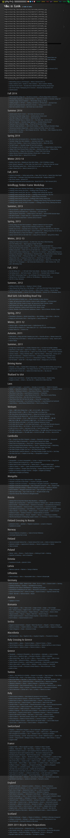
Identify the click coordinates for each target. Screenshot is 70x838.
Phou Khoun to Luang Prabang (48, 395)
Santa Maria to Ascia (14, 706)
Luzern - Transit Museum (28, 731)
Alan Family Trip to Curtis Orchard (34, 107)
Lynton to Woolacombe (44, 790)
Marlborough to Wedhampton (50, 794)
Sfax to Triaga (58, 675)
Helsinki (52, 544)
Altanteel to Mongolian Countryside (36, 487)
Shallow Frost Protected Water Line (47, 57)
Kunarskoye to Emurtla (50, 507)
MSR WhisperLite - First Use (38, 832)
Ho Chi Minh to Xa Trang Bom (45, 420)
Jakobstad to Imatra (14, 524)
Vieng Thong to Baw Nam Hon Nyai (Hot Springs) (21, 399)
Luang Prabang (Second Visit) (32, 395)
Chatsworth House (13, 800)
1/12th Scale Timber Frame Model (30, 271)
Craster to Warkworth (52, 810)
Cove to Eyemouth (13, 821)
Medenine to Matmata (51, 681)
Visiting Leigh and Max (27, 175)
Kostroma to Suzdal (14, 513)
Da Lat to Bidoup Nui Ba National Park (18, 416)
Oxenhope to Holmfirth (39, 800)
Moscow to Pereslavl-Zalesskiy (16, 515)
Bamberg (60, 583)
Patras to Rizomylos (45, 666)
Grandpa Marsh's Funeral (25, 325)
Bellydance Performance (29, 356)
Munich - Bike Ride (14, 593)
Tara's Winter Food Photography (48, 327)
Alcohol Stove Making (24, 832)
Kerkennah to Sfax (13, 677)
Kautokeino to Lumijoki (15, 526)
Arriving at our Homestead (15, 254)
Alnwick (38, 808)
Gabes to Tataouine (33, 683)
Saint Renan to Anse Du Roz (52, 777)
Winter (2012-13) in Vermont (39, 252)
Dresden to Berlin (51, 583)
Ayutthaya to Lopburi (48, 466)
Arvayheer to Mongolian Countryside (39, 481)
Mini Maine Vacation (14, 215)
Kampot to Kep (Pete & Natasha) (21, 439)
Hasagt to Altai (55, 485)
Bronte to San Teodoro (34, 698)
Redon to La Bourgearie (50, 765)
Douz (19, 681)
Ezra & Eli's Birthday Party (15, 244)
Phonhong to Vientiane (21, 391)
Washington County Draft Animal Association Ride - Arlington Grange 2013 (36, 177)
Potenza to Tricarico (40, 643)
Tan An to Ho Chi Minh (37, 426)
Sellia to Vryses (55, 658)
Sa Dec (21, 428)
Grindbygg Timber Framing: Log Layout (18, 198)
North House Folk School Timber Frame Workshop (48, 288)
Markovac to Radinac (14, 627)
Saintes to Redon (13, 767)
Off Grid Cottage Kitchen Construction (48, 97)
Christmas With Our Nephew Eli (17, 327)
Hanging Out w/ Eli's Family (49, 359)
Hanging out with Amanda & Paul (17, 318)
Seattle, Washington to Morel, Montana (38, 299)
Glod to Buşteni (37, 610)
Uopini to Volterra (13, 716)
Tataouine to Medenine (15, 683)
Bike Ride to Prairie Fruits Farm (16, 357)
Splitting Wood (12, 177)
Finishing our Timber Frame (28, 258)
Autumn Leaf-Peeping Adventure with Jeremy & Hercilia (23, 105)
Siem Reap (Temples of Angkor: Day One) (41, 451)
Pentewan (37, 786)
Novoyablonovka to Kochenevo (52, 505)
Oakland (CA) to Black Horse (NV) (34, 371)
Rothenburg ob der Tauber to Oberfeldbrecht (20, 587)
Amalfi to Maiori (38, 706)
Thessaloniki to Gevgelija (52, 636)
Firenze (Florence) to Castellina (46, 716)
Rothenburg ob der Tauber (39, 587)
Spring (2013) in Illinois (53, 235)
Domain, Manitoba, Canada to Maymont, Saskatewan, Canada (24, 309)
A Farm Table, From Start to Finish (33, 164)
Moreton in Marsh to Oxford (34, 796)
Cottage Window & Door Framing (53, 147)
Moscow (40, 515)
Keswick (42, 802)
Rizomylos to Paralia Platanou (31, 666)
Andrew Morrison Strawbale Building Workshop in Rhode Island (24, 153)
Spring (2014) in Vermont (30, 155)
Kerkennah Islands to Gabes (46, 683)
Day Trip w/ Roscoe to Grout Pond (17, 217)
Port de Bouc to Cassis (53, 759)
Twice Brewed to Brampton (51, 804)
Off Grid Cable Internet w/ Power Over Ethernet (21, 233)
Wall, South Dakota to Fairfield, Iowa (18, 299)
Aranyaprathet (12, 460)
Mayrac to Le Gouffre (55, 763)
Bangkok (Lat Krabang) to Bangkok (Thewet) (20, 470)
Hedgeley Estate (13, 808)
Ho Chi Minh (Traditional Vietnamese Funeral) (38, 422)
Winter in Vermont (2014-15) (38, 82)
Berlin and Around (13, 583)
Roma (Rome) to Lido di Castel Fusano (48, 710)
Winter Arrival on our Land (34, 166)
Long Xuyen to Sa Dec (30, 428)
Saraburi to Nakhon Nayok (47, 464)
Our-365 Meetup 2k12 (14, 271)
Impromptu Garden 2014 (38, 141)
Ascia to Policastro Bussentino (54, 704)
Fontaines (38, 749)
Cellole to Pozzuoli (24, 708)
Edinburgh (25, 819)
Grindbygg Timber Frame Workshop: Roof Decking (21, 188)
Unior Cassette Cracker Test (15, 830)
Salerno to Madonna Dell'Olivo (32, 645)
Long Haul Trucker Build (30, 830)
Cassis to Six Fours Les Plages (34, 759)
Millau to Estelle (13, 763)
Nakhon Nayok (35, 464)
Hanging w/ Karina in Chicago (34, 286)
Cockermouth (12, 804)
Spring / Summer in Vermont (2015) (49, 68)
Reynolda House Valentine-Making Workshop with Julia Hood (39, 85)
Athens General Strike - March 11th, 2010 (19, 658)
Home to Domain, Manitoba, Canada (51, 309)
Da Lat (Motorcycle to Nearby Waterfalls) (40, 416)
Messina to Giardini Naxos (30, 700)
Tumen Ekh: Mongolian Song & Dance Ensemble (21, 479)
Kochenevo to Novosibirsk (37, 505)
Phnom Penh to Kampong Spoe (17, 443)
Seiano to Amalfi (48, 706)
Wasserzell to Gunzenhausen (40, 589)
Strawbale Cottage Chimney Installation (19, 101)
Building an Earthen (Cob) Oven (17, 286)
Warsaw (21, 553)
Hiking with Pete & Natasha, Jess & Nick (28, 336)
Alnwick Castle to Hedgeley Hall (27, 808)
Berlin (44, 583)
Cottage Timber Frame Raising (42, 151)
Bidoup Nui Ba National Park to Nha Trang (44, 414)
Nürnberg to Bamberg (14, 585)
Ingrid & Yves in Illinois (30, 349)
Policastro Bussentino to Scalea (37, 704)
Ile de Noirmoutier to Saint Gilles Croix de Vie (20, 771)
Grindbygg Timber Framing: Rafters (43, 188)
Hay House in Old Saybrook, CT (48, 271)
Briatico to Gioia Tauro (14, 702)
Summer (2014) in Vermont (16, 132)
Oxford (24, 796)
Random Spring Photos (29, 316)
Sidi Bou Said (24, 689)
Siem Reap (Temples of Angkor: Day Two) (19, 449)
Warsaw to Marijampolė (43, 576)
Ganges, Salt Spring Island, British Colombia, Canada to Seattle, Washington (27, 301)
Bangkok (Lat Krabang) (45, 470)
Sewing (50, 828)
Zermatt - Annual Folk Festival (29, 736)
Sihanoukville (54, 439)
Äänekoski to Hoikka (14, 544)
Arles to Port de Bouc (14, 761)
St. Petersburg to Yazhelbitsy (50, 515)
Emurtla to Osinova (38, 507)
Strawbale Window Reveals (44, 122)
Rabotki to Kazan (33, 511)
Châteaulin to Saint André (15, 777)
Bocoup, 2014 (49, 141)
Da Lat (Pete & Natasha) (15, 418)
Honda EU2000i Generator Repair (52, 213)
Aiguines (24, 757)
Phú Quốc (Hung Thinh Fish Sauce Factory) (51, 430)
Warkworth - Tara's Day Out (49, 808)
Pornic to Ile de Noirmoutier (40, 771)
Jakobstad (23, 524)
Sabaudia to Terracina (53, 708)
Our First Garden (13, 359)
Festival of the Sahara (28, 681)
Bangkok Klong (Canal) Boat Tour (46, 468)
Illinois (17, 367)
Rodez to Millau (23, 763)
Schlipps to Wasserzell (54, 589)
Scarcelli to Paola (13, 704)
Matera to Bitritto (13, 643)
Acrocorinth (52, 664)
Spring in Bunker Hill (42, 318)
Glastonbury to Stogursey (43, 792)
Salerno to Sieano (24, 647)
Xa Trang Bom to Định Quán (29, 420)
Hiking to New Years (14, 258)
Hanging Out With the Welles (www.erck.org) (50, 367)
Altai (49, 485)
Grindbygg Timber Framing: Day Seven (18, 190)
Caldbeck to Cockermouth (24, 804)
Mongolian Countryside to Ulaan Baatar (19, 481)
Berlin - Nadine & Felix (25, 583)
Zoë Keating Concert (14, 273)
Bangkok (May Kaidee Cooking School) (35, 378)
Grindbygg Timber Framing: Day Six (38, 190)
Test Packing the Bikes (41, 828)
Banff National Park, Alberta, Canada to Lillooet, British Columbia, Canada (27, 305)
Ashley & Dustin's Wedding (42, 290)
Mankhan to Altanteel (51, 487)
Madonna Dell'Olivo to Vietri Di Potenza (51, 645)
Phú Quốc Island (28, 432)
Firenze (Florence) (13, 718)
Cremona (50, 718)
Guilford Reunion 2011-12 (39, 325)
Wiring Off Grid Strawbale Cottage (38, 124)
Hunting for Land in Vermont (55, 351)
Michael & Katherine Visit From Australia (43, 225)
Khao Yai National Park (36, 462)
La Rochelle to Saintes (24, 767)
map (47, 1)
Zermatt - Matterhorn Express (46, 736)
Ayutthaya (57, 466)
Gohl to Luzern (44, 731)
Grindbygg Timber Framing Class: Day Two (42, 194)
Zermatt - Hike (58, 736)
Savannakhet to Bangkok (15, 387)
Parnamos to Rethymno (43, 660)
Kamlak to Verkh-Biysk (55, 503)
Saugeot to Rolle (13, 739)
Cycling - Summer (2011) (44, 349)
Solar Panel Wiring (13, 151)
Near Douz (24, 679)
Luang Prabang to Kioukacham (31, 393)
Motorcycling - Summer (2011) (53, 354)
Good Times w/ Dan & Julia (16, 349)
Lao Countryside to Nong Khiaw (32, 401)
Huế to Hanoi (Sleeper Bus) (20, 410)
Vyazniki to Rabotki (43, 511)
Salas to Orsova (44, 616)
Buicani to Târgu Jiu (43, 614)
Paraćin (35, 627)
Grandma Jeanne (13, 90)
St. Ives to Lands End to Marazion (17, 788)
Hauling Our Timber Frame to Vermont (18, 242)
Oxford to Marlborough (14, 796)
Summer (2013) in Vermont (34, 217)
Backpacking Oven (29, 828)
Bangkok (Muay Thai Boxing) (29, 468)
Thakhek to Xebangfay (52, 387)
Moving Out (49, 832)
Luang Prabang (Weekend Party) (26, 403)
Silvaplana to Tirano (43, 722)
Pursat (36, 445)
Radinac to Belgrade (55, 625)
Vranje (22, 629)
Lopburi (22, 466)
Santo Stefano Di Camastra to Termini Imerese (36, 696)
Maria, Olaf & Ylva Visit (41, 175)
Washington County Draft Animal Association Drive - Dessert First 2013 (26, 181)
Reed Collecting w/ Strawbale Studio (33, 254)
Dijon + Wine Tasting (29, 749)
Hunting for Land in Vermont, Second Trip (38, 338)
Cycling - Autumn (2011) (56, 338)
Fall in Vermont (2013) (51, 181)
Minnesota (11, 367)
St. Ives (29, 788)
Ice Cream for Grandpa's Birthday (49, 347)
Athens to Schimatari (47, 656)
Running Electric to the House (16, 130)
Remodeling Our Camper (15, 256)
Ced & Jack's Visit (42, 211)
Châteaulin (26, 777)
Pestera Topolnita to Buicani (16, 616)
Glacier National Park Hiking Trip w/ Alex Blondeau (21, 288)
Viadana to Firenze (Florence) (27, 718)
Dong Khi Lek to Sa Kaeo (44, 460)
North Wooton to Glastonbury (16, 794)
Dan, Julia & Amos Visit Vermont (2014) (19, 139)
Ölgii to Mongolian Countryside (44, 489)
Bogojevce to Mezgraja (56, 627)
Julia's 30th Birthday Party (15, 264)
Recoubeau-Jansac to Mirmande (17, 755)
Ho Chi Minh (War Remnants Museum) (50, 424)
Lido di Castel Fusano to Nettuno (29, 710)
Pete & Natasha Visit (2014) (55, 130)
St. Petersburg (43, 517)
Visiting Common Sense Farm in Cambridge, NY (21, 246)
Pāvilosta (23, 569)
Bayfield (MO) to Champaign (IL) (29, 367)
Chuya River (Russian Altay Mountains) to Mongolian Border (24, 493)
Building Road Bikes (57, 349)
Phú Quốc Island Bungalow (16, 432)
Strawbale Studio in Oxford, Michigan (50, 273)
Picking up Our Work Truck (29, 256)
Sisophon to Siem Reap (27, 453)
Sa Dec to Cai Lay (13, 428)
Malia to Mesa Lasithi (14, 664)
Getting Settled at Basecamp (55, 252)
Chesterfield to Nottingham (44, 798)
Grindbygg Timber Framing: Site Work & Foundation (21, 202)
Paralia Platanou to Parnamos (16, 662)
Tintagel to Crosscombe (51, 788)
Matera (21, 643)
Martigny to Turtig (29, 737)
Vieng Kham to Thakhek (21, 389)
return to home (27, 7)
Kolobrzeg (48, 553)
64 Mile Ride (28, 834)
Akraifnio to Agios (23, 656)
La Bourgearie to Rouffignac (35, 765)
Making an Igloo (13, 325)
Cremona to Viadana (41, 718)
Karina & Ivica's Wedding (15, 143)
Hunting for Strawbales (15, 175)
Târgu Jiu (22, 614)
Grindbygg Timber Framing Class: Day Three (20, 194)
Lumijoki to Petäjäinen (46, 524)
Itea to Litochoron (36, 654)
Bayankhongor (54, 483)
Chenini (24, 683)
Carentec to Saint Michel (30, 779)
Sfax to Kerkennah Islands (26, 685)
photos (43, 1)
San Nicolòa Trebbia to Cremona (17, 720)
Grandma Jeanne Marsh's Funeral (17, 114)
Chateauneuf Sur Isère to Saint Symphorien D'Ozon (21, 753)
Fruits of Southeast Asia (43, 428)
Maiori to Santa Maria (26, 706)
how (60, 1)
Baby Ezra (56, 316)
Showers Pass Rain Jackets (53, 830)
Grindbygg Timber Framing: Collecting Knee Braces (48, 202)
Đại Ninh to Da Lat (32, 418)
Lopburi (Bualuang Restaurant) (33, 466)
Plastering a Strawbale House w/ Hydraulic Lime (21, 120)
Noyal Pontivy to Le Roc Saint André (18, 775)
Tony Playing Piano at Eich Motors (17, 338)
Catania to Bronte (46, 698)
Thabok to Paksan (46, 389)
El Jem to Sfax (42, 685)
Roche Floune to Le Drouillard (16, 773)
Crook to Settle (12, 802)
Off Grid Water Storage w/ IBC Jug (38, 101)
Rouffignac (24, 765)
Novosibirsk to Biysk (24, 505)
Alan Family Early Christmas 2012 (35, 262)
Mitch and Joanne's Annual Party (17, 213)
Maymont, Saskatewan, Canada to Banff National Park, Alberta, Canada (26, 307)
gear (51, 1)
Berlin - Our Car (37, 583)
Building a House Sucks (42, 149)
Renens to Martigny (40, 737)
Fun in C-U (28, 357)
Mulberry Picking (51, 357)
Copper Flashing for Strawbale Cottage (49, 126)
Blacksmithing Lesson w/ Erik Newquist (19, 82)
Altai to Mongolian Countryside (38, 485)
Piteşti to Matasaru (33, 612)
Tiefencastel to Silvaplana (22, 729)
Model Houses (12, 336)
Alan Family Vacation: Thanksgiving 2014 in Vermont (22, 87)
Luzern (37, 731)
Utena (21, 576)
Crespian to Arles (26, 761)
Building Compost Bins (14, 250)
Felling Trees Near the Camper (51, 164)
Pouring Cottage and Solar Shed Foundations (20, 225)
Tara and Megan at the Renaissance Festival (39, 275)
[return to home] (8, 1)
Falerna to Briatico (26, 702)
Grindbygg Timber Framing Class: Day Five (19, 192)
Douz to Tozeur (13, 681)
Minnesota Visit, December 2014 (45, 87)
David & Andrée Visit (37, 231)
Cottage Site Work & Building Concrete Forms (33, 226)
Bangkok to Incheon (14, 380)
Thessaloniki (12, 654)
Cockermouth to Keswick (52, 802)
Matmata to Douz (39, 681)
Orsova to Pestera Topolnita (31, 616)
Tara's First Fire (41, 830)
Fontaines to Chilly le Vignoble (42, 747)
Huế (30, 410)
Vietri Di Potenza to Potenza (16, 645)
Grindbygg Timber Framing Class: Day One (19, 196)
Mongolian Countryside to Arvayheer (18, 483)
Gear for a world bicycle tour (16, 828)
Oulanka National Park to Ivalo (35, 542)
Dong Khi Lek (55, 460)
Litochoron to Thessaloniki (23, 654)
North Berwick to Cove (50, 819)
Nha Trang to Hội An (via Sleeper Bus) (38, 412)
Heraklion (34, 664)
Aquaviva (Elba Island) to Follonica (17, 714)
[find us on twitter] (30, 1)
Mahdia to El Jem (51, 685)
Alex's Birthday (40, 316)
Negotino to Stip (28, 636)
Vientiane (11, 391)
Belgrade (46, 625)
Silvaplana (11, 729)
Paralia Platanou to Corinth (15, 666)
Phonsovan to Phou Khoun (15, 397)
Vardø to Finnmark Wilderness (36, 533)
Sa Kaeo (35, 460)
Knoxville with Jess (44, 336)
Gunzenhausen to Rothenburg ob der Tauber (20, 589)
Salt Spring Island (52, 301)
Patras (53, 666)
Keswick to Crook (22, 802)
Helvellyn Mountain (33, 802)
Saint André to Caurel (47, 775)
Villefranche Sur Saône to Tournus (17, 751)
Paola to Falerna (37, 702)
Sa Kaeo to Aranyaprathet (24, 460)
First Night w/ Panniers (38, 834)
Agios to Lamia (13, 656)
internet (56, 1)
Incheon (23, 380)
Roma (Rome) (12, 712)
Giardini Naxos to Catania (15, 700)
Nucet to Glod (45, 610)
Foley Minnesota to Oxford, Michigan (53, 254)
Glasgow (24, 817)
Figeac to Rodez (32, 763)
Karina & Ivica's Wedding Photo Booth (32, 143)
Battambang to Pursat (45, 445)
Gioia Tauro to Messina (49, 700)
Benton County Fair (24, 351)
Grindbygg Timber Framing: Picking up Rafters (20, 200)
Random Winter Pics (14, 329)
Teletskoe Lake (42, 501)
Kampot (33, 439)
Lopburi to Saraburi (14, 466)
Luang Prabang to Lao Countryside (50, 401)
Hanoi (10, 410)
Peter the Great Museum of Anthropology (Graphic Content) (23, 517)
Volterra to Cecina (48, 714)
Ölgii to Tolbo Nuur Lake (29, 491)
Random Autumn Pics (56, 336)
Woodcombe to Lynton (14, 792)
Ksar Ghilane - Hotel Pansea (44, 677)
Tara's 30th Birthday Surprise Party (17, 166)
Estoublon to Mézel (47, 755)
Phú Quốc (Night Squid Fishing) (31, 430)
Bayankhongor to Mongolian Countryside (39, 483)
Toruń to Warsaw (29, 553)
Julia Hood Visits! (53, 103)
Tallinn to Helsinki (13, 546)
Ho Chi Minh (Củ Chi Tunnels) (16, 424)
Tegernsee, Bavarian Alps (53, 591)
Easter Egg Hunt (31, 318)
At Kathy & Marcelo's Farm (33, 347)
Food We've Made (13, 351)
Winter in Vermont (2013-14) (30, 168)
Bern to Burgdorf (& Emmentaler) (17, 733)
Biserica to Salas (54, 616)
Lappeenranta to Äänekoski (28, 544)
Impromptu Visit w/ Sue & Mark (30, 229)
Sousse (21, 687)
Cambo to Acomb (27, 806)
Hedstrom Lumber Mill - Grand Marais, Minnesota (21, 290)
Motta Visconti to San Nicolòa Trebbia (36, 720)
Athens (33, 658)
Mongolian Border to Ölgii (43, 491)
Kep (10, 439)
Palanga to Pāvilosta (33, 569)
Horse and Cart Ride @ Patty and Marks (19, 248)
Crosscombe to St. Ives (38, 788)
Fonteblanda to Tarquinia (39, 712)
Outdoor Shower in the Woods (39, 196)
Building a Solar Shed (14, 162)
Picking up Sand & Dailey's (45, 105)
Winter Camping (13, 832)
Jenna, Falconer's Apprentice (16, 164)
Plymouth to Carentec (43, 779)
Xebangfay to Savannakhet (38, 387)
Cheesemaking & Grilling (39, 357)
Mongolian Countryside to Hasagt (17, 487)
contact (64, 1)
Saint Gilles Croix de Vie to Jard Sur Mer (18, 769)
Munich (33, 593)
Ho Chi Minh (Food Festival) (32, 424)
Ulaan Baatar (38, 479)
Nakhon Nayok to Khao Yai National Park (19, 464)
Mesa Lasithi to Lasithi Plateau (50, 662)
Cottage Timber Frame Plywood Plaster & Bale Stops (22, 149)
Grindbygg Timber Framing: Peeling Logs (40, 198)
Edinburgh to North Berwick (36, 819)
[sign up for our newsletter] (34, 1)
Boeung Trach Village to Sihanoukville (18, 441)
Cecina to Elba (38, 714)
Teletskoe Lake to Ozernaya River (17, 503)
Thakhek (11, 389)
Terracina (44, 708)
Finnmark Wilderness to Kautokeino (18, 533)
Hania (48, 658)
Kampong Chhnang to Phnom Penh (43, 443)
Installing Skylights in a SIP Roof (17, 103)
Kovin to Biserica (13, 618)
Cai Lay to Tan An (48, 426)
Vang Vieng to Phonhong (35, 391)
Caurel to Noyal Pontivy (34, 775)
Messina (40, 700)
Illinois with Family (48, 143)
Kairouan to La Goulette (37, 675)
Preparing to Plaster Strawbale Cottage (18, 124)
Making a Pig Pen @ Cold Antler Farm (18, 211)
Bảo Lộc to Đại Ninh (44, 418)
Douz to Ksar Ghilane (14, 679)
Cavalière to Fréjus (56, 757)
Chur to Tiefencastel (35, 729)
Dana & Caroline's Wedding (45, 84)
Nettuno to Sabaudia (14, 710)
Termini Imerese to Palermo (16, 696)
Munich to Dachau (40, 591)
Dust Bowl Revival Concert (15, 85)
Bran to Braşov (52, 608)
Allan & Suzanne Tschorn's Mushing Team (19, 252)
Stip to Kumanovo (13, 636)
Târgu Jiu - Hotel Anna (31, 614)
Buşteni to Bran (27, 610)
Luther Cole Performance (15, 356)
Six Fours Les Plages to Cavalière (17, 759)
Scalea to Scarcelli (24, 704)
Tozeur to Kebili (32, 679)
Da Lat (24, 418)
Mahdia (59, 685)
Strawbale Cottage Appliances (28, 122)
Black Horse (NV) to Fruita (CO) (16, 371)
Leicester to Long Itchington (16, 798)
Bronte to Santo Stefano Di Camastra (18, 698)
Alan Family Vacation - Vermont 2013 (18, 179)
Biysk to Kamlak (13, 505)
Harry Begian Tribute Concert (33, 359)
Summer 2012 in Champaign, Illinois (52, 292)
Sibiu (21, 608)
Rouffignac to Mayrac (14, 765)
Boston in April (45, 153)
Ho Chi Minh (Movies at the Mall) (17, 422)
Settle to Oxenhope (51, 800)
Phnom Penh (30, 443)
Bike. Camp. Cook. (47, 166)
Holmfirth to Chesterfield (26, 800)
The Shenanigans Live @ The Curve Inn (18, 147)
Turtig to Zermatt (19, 737)
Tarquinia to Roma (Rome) (24, 712)
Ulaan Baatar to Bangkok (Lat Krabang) (19, 472)
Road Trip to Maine (39, 354)
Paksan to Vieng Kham (34, 389)
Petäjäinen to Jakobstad (33, 524)
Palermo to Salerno (35, 647)
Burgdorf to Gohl (54, 731)
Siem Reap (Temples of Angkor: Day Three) (39, 447)
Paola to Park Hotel (47, 702)
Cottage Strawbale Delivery (36, 147)
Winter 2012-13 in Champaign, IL (17, 262)
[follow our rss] (28, 1)
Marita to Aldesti (54, 612)
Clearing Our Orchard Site (42, 209)
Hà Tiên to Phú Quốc (39, 432)
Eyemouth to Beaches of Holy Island (18, 810)
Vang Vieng (45, 391)
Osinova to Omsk (28, 507)
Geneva (58, 737)
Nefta (58, 679)
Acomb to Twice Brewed (15, 806)
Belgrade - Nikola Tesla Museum (34, 625)
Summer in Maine (13, 354)
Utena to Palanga (13, 576)
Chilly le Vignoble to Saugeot (26, 747)
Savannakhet (26, 387)
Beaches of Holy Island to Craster (37, 810)
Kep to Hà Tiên (55, 432)
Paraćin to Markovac (26, 627)
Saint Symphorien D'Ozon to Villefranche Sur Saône (40, 751)
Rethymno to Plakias (24, 660)
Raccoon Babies (54, 290)
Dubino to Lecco (22, 722)
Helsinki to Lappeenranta (42, 544)
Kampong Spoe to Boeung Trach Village (39, 441)
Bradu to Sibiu (28, 608)
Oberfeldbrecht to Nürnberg (35, 585)
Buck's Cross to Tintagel (15, 790)
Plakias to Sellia (13, 660)
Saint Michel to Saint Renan (16, 779)
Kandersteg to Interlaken (48, 733)
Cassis (44, 759)
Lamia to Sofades (53, 654)
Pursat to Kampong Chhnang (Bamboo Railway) (21, 445)
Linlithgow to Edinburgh (15, 819)
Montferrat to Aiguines (33, 757)
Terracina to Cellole (35, 708)
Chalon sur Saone (46, 749)
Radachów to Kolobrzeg (15, 555)
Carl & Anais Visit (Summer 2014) (36, 114)
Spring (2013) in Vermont (39, 235)
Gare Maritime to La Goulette (22, 675)
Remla (21, 677)
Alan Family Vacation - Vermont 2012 (30, 273)
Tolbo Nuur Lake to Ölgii (15, 491)
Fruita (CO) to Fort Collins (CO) (50, 369)
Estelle (44, 761)
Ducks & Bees (49, 316)
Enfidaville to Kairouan (36, 687)
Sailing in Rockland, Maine (26, 354)
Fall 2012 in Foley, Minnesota (16, 279)
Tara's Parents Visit (35, 248)
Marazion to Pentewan (47, 786)
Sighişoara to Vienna (14, 600)
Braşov (45, 608)
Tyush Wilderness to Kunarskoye (17, 509)
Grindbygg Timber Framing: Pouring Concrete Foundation (47, 200)
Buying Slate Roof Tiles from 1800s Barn (49, 229)
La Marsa (36, 689)
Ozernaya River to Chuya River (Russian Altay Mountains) (23, 501)
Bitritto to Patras (13, 668)
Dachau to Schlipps (29, 591)
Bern (29, 733)
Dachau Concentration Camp (16, 591)
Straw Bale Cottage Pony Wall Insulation (19, 118)
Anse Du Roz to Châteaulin (37, 777)
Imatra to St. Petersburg (54, 517)
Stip (21, 636)
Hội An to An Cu (45, 410)
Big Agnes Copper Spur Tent (16, 834)
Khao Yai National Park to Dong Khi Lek (19, 462)
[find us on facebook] (32, 1)
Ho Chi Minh (27, 426)
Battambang (55, 445)
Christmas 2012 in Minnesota (44, 258)
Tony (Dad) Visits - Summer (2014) (43, 120)
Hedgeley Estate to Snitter (50, 806)
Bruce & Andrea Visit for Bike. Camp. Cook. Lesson (42, 128)
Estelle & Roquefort (52, 761)
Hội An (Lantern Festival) (15, 412)
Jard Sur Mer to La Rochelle (38, 767)
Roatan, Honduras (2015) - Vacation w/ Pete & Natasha (23, 84)
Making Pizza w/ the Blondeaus (17, 277)
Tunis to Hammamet (14, 689)
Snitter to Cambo (38, 806)
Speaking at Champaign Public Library (46, 356)
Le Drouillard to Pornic (54, 771)
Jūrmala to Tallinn (26, 562)
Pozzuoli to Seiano (13, 708)
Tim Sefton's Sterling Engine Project (18, 275)
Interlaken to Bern (36, 733)
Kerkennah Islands (13, 685)
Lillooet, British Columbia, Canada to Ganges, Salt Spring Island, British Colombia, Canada (31, 303)
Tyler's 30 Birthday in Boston (47, 162)
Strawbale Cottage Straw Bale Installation (19, 141)
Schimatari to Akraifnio (34, 656)
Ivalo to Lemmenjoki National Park (17, 542)
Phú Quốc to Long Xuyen (15, 430)
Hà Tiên (48, 432)
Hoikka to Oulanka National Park (53, 542)
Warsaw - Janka (13, 553)
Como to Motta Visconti (53, 720)
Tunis (31, 689)
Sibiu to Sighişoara (13, 608)
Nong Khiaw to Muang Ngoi (16, 401)
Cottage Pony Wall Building (26, 151)
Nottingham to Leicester (30, 798)
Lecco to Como (12, 722)
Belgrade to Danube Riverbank (16, 625)
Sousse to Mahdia (13, 687)
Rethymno (33, 660)
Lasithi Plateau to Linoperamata (33, 662)
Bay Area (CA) (48, 371)
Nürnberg (24, 585)
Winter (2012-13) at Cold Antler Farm (31, 250)
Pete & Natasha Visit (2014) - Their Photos (35, 130)
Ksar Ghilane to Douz (30, 677)
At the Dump (33, 211)
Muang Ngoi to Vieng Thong (42, 399)
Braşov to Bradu (37, 608)
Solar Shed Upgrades (14, 122)
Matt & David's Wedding (32, 126)
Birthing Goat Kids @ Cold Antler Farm (44, 246)
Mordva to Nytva (57, 509)
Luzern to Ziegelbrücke (14, 731)
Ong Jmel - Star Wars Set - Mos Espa (47, 679)
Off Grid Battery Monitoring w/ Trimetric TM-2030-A (22, 99)
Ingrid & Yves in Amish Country (38, 351)
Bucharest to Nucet (55, 610)
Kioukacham (44, 393)
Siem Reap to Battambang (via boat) (18, 447)
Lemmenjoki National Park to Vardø (18, 535)
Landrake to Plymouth (14, 786)
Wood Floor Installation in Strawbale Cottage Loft (48, 99)
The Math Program (13, 145)
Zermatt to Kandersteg (14, 736)
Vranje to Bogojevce (14, 629)
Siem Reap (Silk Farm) (14, 453)
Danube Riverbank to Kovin (26, 618)
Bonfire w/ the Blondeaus (33, 277)
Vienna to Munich (25, 593)
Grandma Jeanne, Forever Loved (39, 116)
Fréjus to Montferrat (45, 757)
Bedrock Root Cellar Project (55, 175)
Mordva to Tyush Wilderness (44, 509)
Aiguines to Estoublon (14, 757)
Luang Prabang (13, 403)
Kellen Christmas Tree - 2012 (53, 262)
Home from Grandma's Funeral (17, 107)
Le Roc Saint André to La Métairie (49, 773)
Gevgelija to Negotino (38, 636)
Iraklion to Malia (26, 664)
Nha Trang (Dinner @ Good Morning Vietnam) (20, 414)
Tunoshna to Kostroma (26, 513)
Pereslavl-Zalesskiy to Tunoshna (41, 513)
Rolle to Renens (51, 737)
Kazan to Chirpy (23, 511)
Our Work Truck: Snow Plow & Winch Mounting (41, 242)
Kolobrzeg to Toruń (39, 553)
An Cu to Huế (36, 410)
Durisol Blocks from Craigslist (39, 215)
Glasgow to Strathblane (34, 817)
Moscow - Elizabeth (31, 515)
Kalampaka (45, 654)
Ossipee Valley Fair (26, 215)
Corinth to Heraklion (43, 664)
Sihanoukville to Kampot (43, 439)
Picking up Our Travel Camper (45, 256)
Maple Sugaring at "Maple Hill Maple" (33, 244)
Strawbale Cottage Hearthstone (17, 126)
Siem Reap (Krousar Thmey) (38, 449)
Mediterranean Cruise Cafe (15, 260)
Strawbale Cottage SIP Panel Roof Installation (31, 145)
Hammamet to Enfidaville (50, 687)
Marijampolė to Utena (30, 576)
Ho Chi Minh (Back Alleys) (15, 426)
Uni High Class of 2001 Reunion (17, 347)
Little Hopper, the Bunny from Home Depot (19, 231)
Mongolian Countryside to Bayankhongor (19, 485)
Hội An (25, 412)
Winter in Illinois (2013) (15, 168)
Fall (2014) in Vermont (31, 97)
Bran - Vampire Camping (15, 610)
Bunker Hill (21, 359)
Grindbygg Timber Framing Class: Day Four (42, 192)
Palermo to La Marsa (45, 689)
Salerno (43, 647)
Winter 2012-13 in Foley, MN (53, 260)
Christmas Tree (24, 329)
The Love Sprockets (14, 209)
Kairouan (27, 687)
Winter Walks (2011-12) (32, 327)
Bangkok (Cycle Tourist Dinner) (16, 378)
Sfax (36, 685)
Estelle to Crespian (36, 761)
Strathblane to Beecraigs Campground (51, 817)
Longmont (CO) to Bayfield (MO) (17, 369)
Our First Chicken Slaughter (15, 292)
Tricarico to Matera (29, 643)
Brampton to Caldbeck (37, 804)
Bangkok (35, 470)
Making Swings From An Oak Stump (53, 231)
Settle (59, 800)
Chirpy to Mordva (13, 511)
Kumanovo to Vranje (31, 629)
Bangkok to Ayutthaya (14, 468)
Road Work (48, 226)
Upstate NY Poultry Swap (41, 233)
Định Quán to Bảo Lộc (14, 420)
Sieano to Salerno (13, 647)
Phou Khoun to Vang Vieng (15, 393)
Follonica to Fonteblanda (53, 712)
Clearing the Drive (46, 248)
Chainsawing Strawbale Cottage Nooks (18, 128)
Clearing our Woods (57, 248)
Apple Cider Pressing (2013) (27, 209)
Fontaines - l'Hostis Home (15, 749)
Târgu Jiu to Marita (13, 614)
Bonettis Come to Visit (14, 229)
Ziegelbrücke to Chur (47, 729)
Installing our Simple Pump (49, 250)
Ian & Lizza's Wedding (14, 226)
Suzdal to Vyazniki (54, 511)
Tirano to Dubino (32, 722)
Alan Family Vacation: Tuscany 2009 (28, 716)
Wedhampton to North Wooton (33, 794)
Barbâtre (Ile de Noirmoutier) (37, 769)
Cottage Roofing (54, 149)
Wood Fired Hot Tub (35, 118)
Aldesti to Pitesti (44, 612)
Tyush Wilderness (31, 509)
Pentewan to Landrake (27, 786)
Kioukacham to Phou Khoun (16, 395)
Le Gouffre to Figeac (43, 763)
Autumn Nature (13, 340)
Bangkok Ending (51, 378)
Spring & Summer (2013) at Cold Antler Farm (20, 235)
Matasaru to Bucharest (21, 612)
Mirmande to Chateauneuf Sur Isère (44, 753)
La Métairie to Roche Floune (32, 773)
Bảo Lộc (53, 418)
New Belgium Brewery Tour (34, 369)
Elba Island (30, 714)
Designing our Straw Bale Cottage (30, 162)
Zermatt (11, 737)
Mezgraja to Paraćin (44, 627)
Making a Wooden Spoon (15, 155)
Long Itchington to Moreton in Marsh (52, 796)
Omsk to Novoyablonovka (15, 507)
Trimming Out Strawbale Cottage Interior (19, 116)
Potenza (49, 643)
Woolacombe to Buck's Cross (30, 790)
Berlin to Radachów (27, 555)
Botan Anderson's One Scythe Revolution (34, 260)
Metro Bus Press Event (47, 277)
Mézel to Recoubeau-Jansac (33, 755)
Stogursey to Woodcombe (28, 792)
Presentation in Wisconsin (15, 316)
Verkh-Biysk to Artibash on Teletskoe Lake (37, 503)
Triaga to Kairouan (48, 675)
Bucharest (11, 612)
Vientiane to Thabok (57, 389)
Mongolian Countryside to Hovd (27, 489)
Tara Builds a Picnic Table (37, 139)
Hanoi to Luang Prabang (42, 403)
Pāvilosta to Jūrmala (14, 569)
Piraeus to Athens (41, 658)
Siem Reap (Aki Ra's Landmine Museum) (19, 451)
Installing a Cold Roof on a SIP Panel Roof (37, 103)
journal (38, 1)
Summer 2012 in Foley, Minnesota (32, 292)
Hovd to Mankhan (13, 489)
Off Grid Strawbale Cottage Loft (16, 97)
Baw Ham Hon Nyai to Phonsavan (32, 397)
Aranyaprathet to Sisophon (41, 453)
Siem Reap (56, 451)
